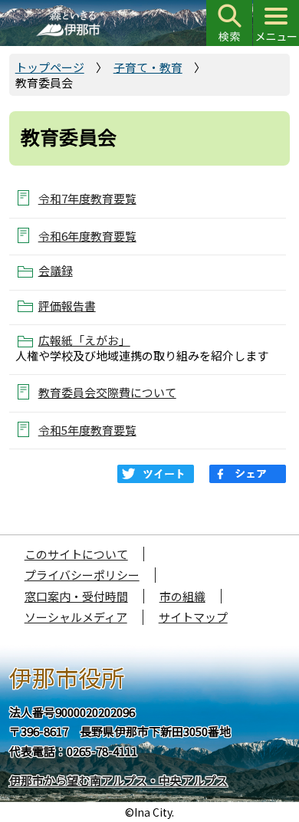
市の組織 (182, 596)
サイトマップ (193, 617)
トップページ (49, 67)
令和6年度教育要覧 (87, 236)
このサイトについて (76, 554)
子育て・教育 (147, 67)
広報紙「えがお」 (84, 340)
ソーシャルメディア (76, 617)
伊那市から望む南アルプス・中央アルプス (118, 780)
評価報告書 (67, 306)
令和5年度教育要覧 (87, 430)
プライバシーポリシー (82, 575)
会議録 (55, 270)
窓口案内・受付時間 (76, 596)
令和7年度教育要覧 (87, 198)
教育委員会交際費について (107, 392)
